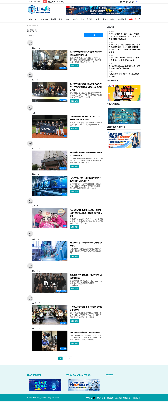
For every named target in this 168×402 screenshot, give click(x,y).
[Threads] (132, 1)
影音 (82, 19)
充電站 (89, 19)
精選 (30, 19)
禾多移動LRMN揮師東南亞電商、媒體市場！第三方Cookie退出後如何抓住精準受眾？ (86, 213)
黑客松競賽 (122, 19)
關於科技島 (100, 397)
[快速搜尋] (139, 19)
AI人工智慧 (43, 19)
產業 (75, 19)
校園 (105, 19)
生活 (60, 19)
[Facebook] (120, 1)
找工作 (133, 19)
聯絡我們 (110, 397)
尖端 (67, 19)
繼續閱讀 (74, 65)
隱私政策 (118, 397)
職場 (97, 19)
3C (36, 19)
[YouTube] (123, 1)
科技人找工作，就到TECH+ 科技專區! (62, 1)
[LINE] (129, 2)
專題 (112, 19)
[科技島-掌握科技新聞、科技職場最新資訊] (39, 9)
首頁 (29, 26)
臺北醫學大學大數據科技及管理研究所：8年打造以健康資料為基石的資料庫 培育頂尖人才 (86, 86)
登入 (137, 2)
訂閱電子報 (136, 397)
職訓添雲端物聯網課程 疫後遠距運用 (85, 332)
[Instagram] (126, 1)
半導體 (53, 19)
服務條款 (126, 397)
